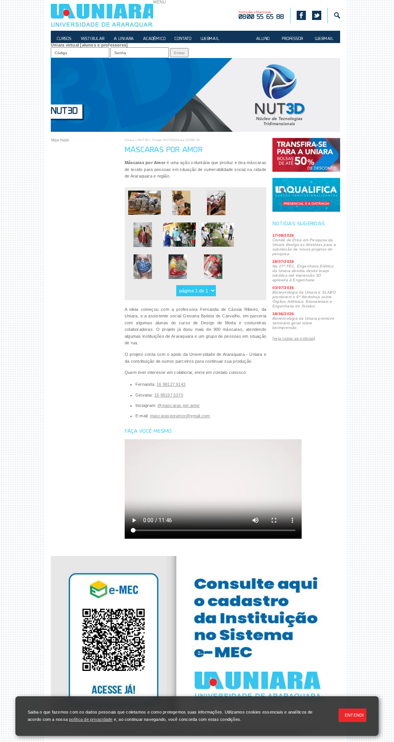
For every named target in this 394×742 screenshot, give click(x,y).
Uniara (129, 140)
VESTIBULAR (93, 39)
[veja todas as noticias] (293, 338)
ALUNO (263, 39)
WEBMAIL (210, 39)
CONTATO (183, 39)
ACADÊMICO (154, 39)
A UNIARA (124, 39)
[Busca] (333, 15)
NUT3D (64, 112)
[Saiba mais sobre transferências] (306, 155)
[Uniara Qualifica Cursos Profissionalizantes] (306, 195)
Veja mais (60, 140)
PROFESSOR (292, 39)
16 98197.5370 (168, 395)
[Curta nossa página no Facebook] (298, 15)
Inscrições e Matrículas (261, 15)
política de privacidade (90, 719)
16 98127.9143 (171, 384)
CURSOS (64, 39)
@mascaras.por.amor (178, 405)
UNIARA (102, 15)
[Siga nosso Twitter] (316, 15)
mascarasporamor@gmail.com (180, 415)
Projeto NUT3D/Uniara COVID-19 (176, 140)
